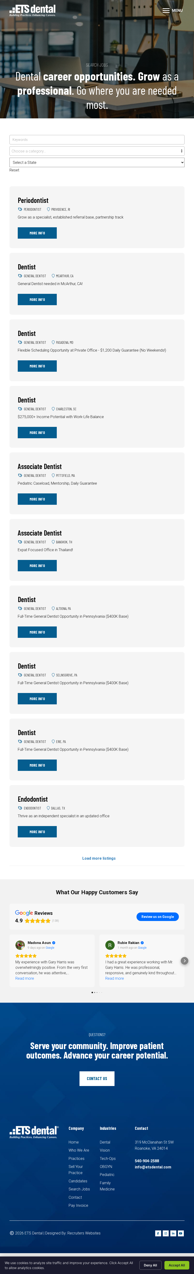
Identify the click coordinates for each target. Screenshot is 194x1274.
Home (74, 1142)
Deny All (150, 1265)
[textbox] (97, 151)
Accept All (177, 1265)
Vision (105, 1150)
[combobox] (97, 151)
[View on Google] (20, 945)
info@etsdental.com (153, 1167)
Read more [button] (24, 978)
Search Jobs (79, 1189)
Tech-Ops (108, 1158)
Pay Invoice (78, 1205)
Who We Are (79, 1150)
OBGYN (106, 1166)
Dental (105, 1142)
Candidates (78, 1181)
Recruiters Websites (84, 1233)
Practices (76, 1158)
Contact (75, 1197)
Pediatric (107, 1174)
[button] (9, 961)
